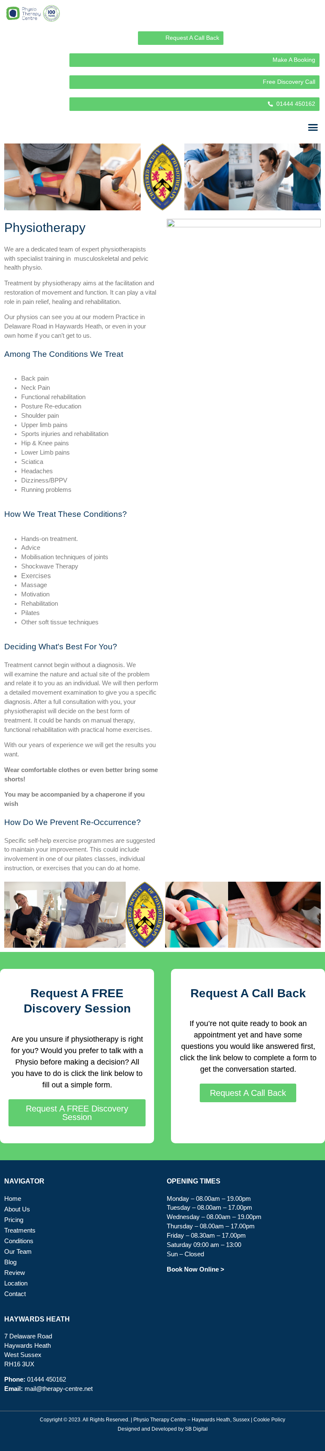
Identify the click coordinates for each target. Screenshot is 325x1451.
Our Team (18, 1251)
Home (12, 1198)
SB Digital (196, 1429)
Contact (15, 1294)
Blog (10, 1262)
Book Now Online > (195, 1269)
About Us (17, 1209)
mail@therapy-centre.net (59, 1388)
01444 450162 (46, 1379)
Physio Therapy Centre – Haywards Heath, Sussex (191, 1420)
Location (16, 1283)
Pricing (13, 1220)
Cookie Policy (269, 1420)
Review (14, 1272)
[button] (313, 127)
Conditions (18, 1241)
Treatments (20, 1230)
